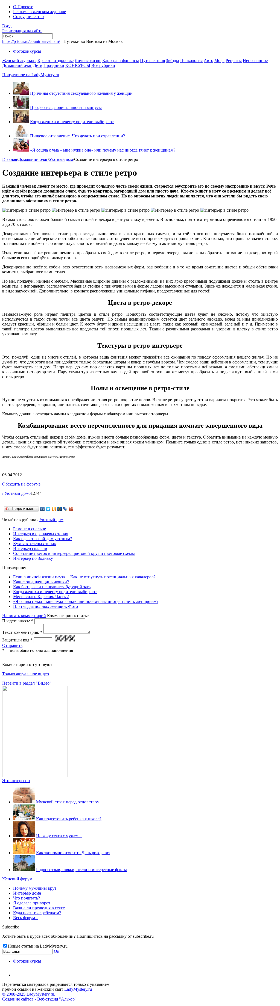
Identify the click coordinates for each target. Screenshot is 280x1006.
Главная (9, 159)
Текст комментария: (22, 632)
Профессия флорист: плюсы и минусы (66, 107)
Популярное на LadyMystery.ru (30, 74)
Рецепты (234, 60)
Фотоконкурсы (27, 51)
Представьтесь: (17, 621)
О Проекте (23, 6)
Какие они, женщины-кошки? (41, 581)
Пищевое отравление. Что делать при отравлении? (77, 136)
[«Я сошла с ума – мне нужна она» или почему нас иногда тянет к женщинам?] (21, 150)
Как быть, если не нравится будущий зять (52, 586)
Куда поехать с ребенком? (37, 912)
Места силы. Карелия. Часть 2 (41, 596)
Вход (6, 25)
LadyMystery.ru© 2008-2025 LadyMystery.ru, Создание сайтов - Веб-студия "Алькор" (47, 994)
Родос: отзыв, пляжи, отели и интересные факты (81, 869)
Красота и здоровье (55, 60)
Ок (56, 951)
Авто (208, 60)
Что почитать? (26, 898)
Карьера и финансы (120, 60)
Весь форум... (25, 917)
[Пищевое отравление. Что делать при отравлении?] (21, 136)
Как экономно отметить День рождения (73, 852)
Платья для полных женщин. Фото (45, 606)
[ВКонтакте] (42, 509)
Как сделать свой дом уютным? (42, 538)
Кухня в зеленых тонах (34, 543)
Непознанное (255, 60)
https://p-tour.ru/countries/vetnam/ (31, 41)
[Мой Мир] (60, 509)
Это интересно (16, 780)
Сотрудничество (28, 16)
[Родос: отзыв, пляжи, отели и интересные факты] (24, 869)
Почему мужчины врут (34, 888)
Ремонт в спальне (29, 528)
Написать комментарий (24, 615)
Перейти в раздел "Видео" (26, 683)
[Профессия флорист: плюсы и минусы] (21, 107)
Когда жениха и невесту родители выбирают (72, 121)
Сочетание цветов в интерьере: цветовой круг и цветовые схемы (74, 553)
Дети (37, 65)
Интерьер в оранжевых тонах (40, 533)
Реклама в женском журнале (39, 11)
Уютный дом (61, 159)
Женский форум (17, 879)
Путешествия (152, 60)
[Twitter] (48, 509)
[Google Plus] (71, 509)
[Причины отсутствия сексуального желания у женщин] (21, 93)
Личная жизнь (88, 60)
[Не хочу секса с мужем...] (24, 835)
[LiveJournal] (65, 509)
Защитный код (17, 640)
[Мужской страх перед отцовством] (24, 802)
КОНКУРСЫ (77, 65)
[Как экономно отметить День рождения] (24, 852)
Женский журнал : (19, 60)
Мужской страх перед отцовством (68, 802)
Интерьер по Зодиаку (33, 558)
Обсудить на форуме (21, 484)
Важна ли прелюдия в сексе (39, 908)
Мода (219, 60)
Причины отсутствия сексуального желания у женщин (81, 93)
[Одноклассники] (54, 509)
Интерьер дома (27, 893)
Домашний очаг (17, 65)
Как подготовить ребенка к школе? (68, 818)
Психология (191, 60)
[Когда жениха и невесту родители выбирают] (21, 121)
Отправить (12, 645)
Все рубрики (103, 65)
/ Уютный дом (15, 493)
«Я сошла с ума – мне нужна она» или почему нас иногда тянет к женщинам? (102, 150)
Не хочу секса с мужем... (59, 835)
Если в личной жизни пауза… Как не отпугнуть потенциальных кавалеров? (84, 577)
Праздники (53, 65)
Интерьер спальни (30, 548)
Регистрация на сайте (22, 30)
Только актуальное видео (25, 673)
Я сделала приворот (31, 903)
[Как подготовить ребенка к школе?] (24, 818)
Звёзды (172, 60)
